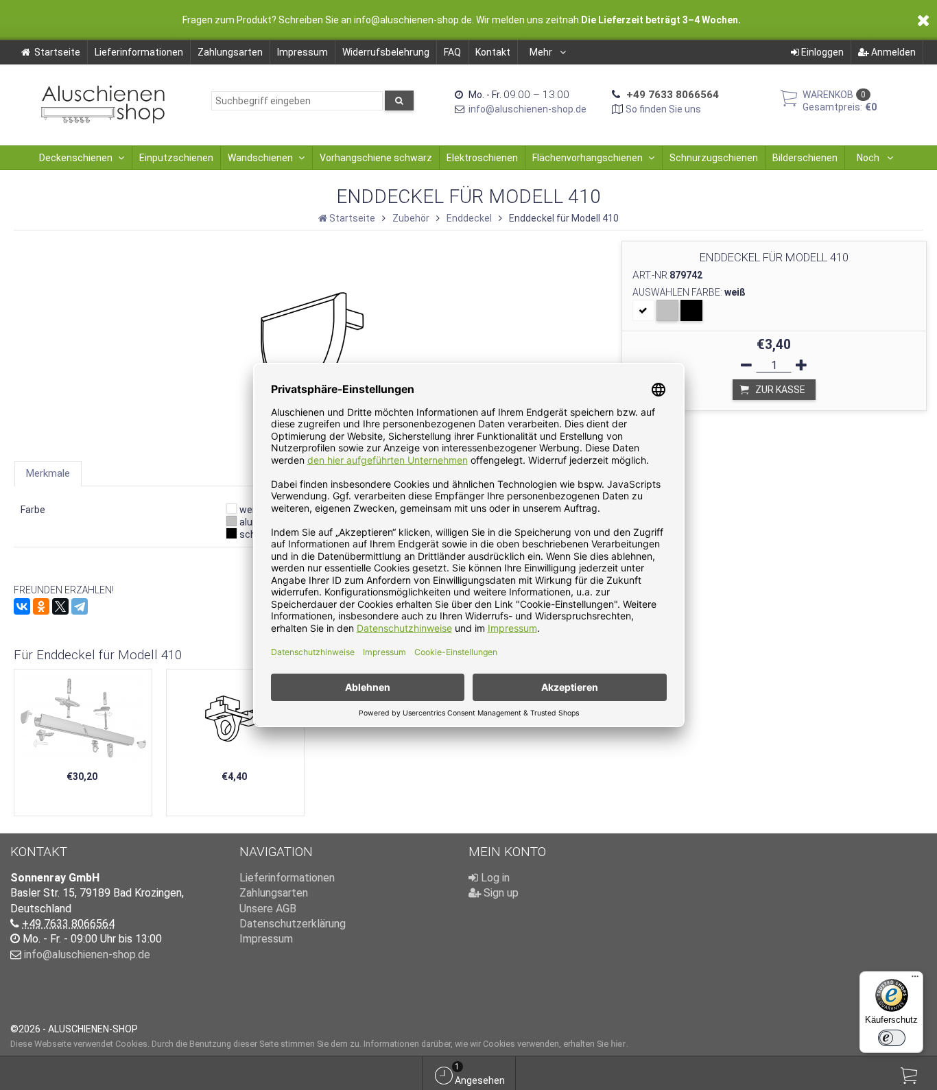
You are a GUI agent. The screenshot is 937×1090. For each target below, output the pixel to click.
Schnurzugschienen (713, 157)
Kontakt (492, 52)
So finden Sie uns (663, 109)
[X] (60, 606)
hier (618, 1044)
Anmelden (892, 52)
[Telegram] (79, 606)
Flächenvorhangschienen (587, 157)
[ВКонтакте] (22, 606)
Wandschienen (260, 157)
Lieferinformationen (139, 52)
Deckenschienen (75, 157)
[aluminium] (667, 310)
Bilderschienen (805, 157)
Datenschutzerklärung (292, 923)
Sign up (500, 892)
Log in (494, 877)
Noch (869, 157)
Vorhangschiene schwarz (376, 157)
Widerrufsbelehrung (385, 52)
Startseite (57, 52)
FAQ (452, 52)
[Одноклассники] (41, 606)
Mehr (542, 52)
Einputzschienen (176, 157)
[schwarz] (691, 310)
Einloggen (821, 52)
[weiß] (643, 310)
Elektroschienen (482, 157)
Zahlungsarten (230, 52)
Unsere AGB (267, 908)
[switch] (891, 1038)
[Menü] (915, 979)
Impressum (302, 52)
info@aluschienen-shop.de (527, 109)
